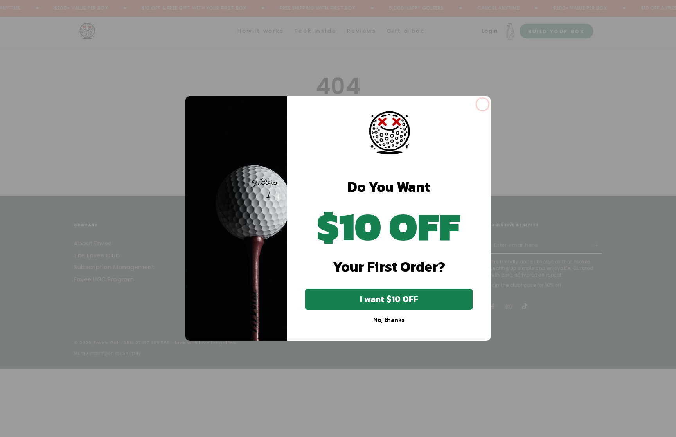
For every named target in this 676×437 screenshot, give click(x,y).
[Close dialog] (482, 104)
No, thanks (389, 319)
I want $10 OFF (389, 299)
